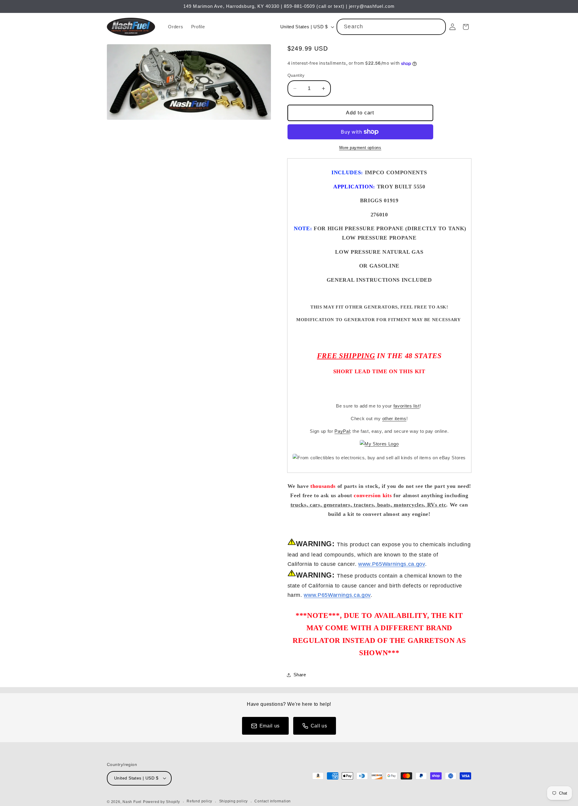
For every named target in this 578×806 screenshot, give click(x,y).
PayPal (342, 431)
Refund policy (199, 801)
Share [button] (300, 674)
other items (394, 418)
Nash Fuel (132, 802)
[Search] (438, 26)
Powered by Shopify (161, 802)
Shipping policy (233, 801)
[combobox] (391, 26)
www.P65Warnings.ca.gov (391, 564)
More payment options (360, 147)
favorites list (406, 405)
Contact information (272, 801)
